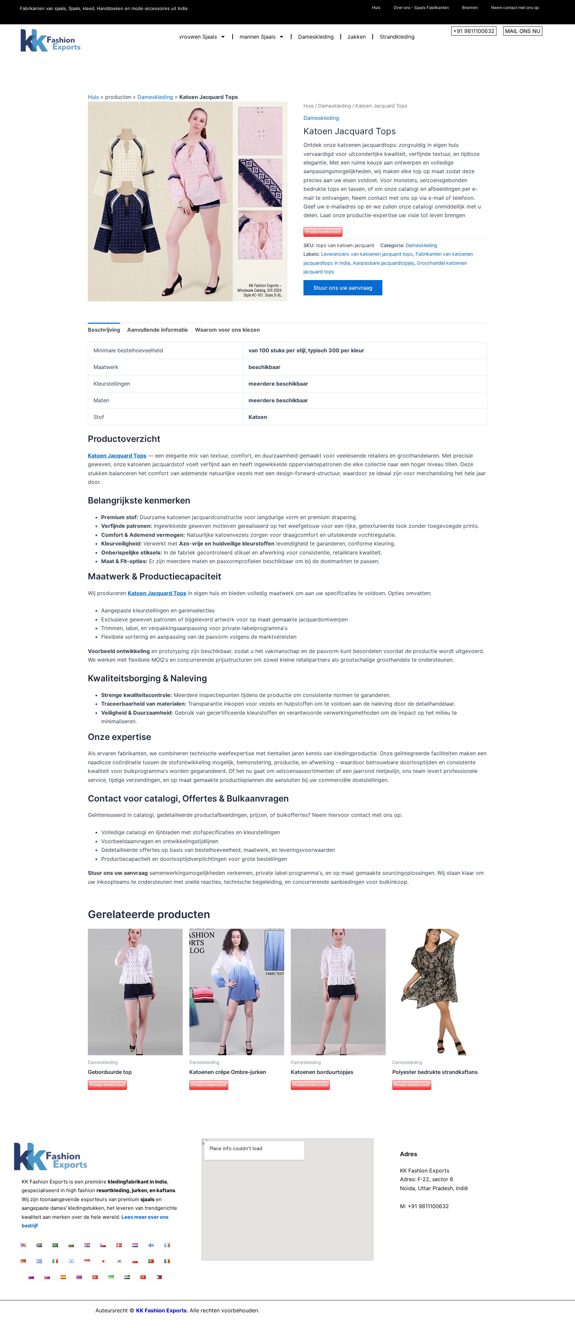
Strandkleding (397, 36)
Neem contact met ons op (515, 7)
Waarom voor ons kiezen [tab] (227, 329)
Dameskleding (316, 36)
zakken (357, 36)
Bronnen (470, 7)
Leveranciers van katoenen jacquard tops (367, 254)
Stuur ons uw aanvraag (342, 287)
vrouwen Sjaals (198, 36)
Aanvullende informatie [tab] (157, 329)
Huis (376, 7)
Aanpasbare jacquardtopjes (383, 263)
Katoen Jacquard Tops (117, 455)
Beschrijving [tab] (104, 329)
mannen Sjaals (258, 36)
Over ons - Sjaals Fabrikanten (421, 7)
